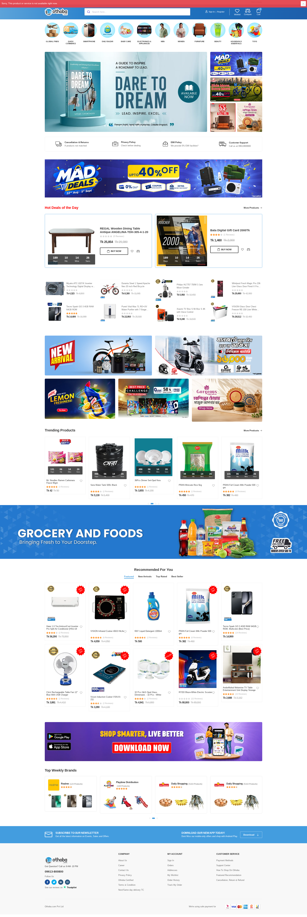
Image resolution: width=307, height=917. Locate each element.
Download (249, 834)
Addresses (172, 870)
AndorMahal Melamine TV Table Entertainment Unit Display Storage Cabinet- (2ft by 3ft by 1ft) (239, 690)
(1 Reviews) (118, 235)
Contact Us (123, 870)
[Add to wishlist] (132, 249)
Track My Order (174, 885)
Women (181, 41)
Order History (173, 880)
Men (163, 41)
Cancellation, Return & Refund (230, 880)
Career (121, 865)
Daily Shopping (124, 783)
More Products (252, 207)
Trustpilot (71, 887)
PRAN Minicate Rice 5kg (146, 485)
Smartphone (89, 41)
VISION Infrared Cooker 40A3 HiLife (107, 631)
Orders (170, 865)
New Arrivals (145, 576)
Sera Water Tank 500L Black (59, 485)
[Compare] (138, 249)
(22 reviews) (197, 699)
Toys (254, 41)
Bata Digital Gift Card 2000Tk (119, 230)
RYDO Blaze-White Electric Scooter (195, 692)
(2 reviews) (64, 633)
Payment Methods (224, 860)
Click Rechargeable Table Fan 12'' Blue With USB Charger (62, 693)
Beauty (217, 41)
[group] (126, 92)
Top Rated (161, 576)
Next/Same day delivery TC (131, 890)
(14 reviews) (241, 633)
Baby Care (126, 41)
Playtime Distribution (72, 782)
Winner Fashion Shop (237, 782)
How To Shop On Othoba (227, 870)
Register (220, 12)
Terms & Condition (126, 885)
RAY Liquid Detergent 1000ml (148, 631)
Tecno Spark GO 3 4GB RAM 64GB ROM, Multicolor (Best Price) (239, 627)
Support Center (223, 865)
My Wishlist (172, 875)
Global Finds (52, 41)
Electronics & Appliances (144, 42)
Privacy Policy (125, 875)
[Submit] (88, 11)
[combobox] (137, 12)
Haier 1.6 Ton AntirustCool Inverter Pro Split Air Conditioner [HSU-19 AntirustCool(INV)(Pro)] (62, 628)
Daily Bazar (107, 41)
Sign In (212, 12)
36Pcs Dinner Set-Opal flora (103, 480)
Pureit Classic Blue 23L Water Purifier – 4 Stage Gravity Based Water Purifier (80, 286)
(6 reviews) (108, 638)
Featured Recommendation (228, 875)
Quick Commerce (71, 42)
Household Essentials (236, 42)
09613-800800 (54, 871)
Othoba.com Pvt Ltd (54, 906)
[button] (105, 125)
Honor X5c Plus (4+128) (226, 233)
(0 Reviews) (229, 238)
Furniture (199, 41)
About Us (122, 860)
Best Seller (177, 576)
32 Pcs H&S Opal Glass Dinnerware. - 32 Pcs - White (148, 693)
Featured (129, 576)
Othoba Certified (125, 880)
